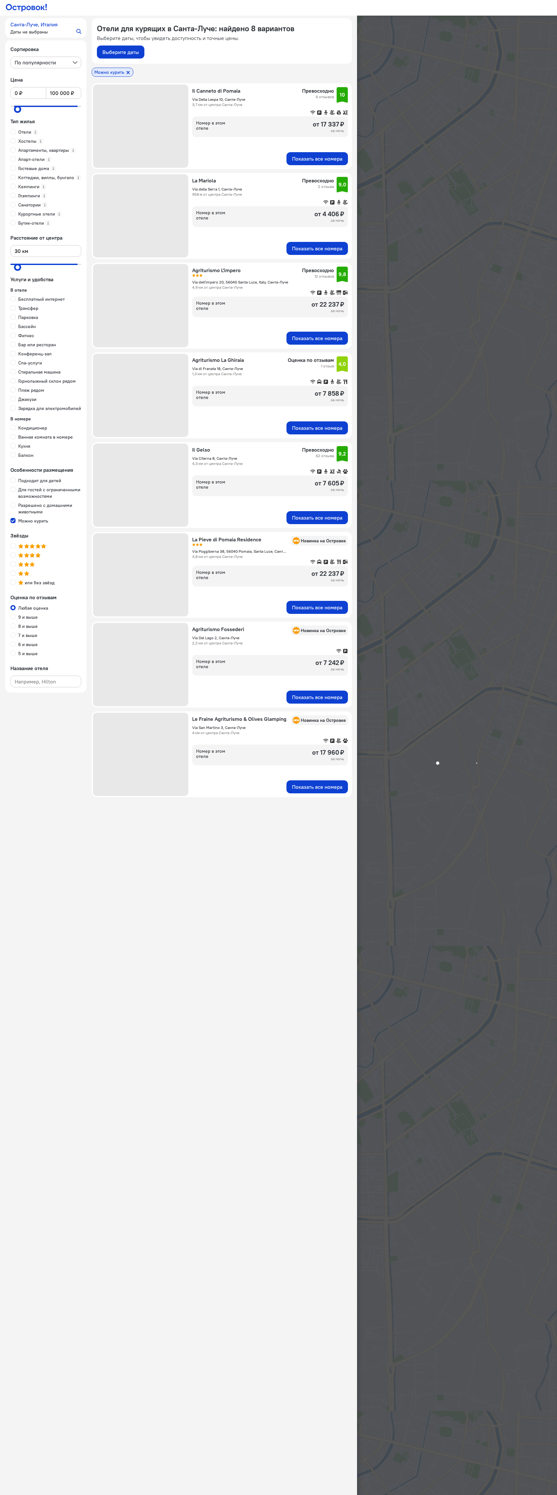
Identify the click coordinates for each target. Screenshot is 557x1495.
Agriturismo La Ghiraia (218, 360)
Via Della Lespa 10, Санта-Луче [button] (218, 99)
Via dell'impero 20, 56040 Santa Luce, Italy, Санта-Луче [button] (240, 282)
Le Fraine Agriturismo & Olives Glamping (239, 719)
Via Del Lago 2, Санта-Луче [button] (215, 637)
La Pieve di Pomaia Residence (226, 539)
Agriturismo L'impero (216, 270)
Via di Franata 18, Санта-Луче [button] (217, 368)
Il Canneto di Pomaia (216, 90)
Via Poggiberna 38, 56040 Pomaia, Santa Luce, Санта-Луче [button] (239, 551)
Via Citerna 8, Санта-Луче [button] (214, 458)
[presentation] (45, 62)
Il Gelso (201, 449)
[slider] (17, 109)
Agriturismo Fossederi (218, 629)
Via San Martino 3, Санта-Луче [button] (218, 727)
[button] (45, 28)
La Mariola (204, 180)
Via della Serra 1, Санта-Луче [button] (217, 189)
